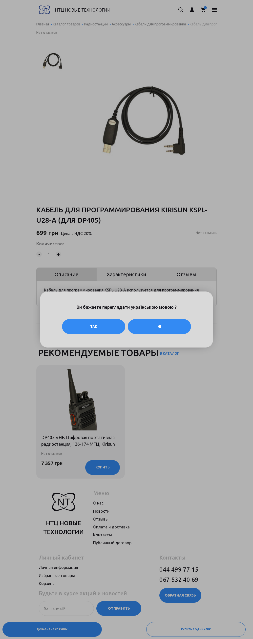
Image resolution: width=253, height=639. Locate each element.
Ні (159, 327)
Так (93, 327)
